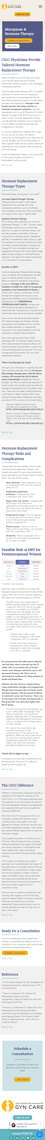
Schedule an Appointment (18, 40)
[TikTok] (33, 1138)
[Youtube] (28, 1138)
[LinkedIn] (17, 1138)
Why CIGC (12, 46)
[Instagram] (22, 1138)
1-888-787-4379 (22, 14)
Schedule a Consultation (15, 953)
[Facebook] (11, 1138)
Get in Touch (22, 1079)
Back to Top (7, 165)
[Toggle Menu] (40, 6)
